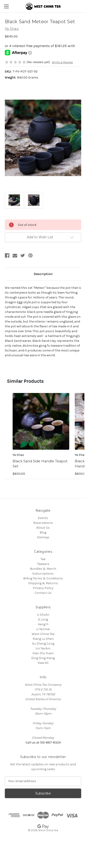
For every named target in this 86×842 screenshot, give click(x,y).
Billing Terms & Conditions (43, 578)
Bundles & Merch (43, 569)
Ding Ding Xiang (43, 658)
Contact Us (43, 593)
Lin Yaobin (43, 648)
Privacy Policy (43, 588)
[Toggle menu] (6, 6)
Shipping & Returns (43, 583)
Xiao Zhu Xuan (43, 653)
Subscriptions (43, 573)
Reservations (43, 523)
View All (43, 663)
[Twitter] (22, 255)
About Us (43, 528)
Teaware (43, 564)
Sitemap (43, 537)
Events (43, 518)
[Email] (15, 255)
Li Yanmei (43, 629)
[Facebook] (7, 255)
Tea (43, 559)
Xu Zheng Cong (43, 644)
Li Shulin (43, 615)
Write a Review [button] (62, 62)
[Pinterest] (30, 255)
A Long (43, 619)
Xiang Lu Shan (43, 639)
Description (43, 274)
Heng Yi (43, 624)
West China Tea (43, 634)
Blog (43, 532)
